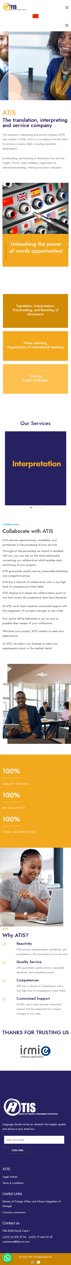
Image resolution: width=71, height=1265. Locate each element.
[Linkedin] (38, 1262)
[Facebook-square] (32, 1262)
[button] (4, 468)
